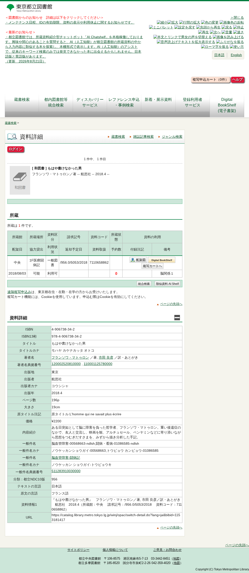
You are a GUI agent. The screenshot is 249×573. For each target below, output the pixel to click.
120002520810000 (66, 364)
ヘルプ (237, 79)
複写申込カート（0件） (211, 79)
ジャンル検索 (172, 137)
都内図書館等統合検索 (56, 102)
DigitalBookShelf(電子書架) (227, 105)
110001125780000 (98, 364)
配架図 (141, 260)
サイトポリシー (78, 550)
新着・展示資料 (158, 99)
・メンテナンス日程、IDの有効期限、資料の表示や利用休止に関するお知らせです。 (69, 22)
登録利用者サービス (192, 102)
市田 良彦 (106, 357)
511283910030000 (66, 471)
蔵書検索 (22, 99)
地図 (176, 558)
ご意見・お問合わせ (167, 550)
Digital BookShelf (161, 260)
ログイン (15, 149)
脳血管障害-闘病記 (66, 458)
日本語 (219, 55)
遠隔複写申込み (19, 292)
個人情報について (115, 550)
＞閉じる (237, 17)
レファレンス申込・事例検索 (124, 102)
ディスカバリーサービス (90, 102)
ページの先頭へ (171, 304)
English (236, 55)
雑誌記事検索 (143, 137)
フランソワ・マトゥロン (70, 357)
